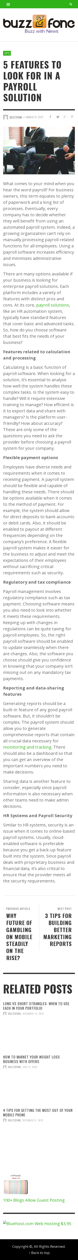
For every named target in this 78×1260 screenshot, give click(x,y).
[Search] (8, 4)
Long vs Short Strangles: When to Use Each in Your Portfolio (36, 1006)
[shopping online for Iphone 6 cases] (16, 1184)
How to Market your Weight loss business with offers (31, 1059)
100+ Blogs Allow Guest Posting (34, 1200)
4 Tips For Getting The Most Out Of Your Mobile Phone (38, 1112)
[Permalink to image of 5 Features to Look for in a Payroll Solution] (39, 150)
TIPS (7, 53)
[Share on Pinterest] (72, 117)
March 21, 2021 (34, 117)
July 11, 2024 (30, 1067)
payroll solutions (52, 305)
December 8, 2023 (33, 1120)
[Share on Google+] (65, 117)
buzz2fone (14, 1013)
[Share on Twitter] (58, 117)
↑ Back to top (39, 1252)
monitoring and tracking (27, 747)
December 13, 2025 (33, 1013)
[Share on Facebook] (50, 117)
